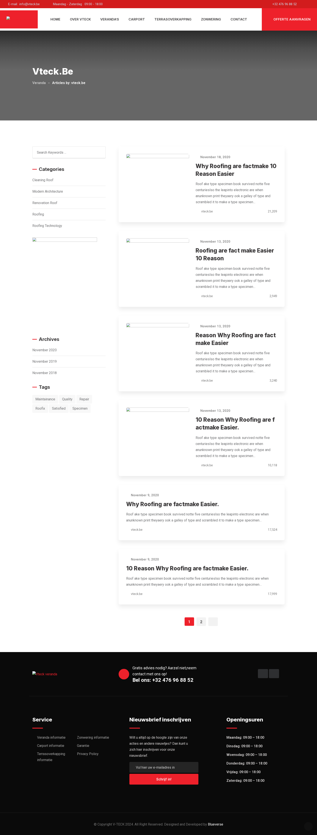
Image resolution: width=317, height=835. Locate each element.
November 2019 (44, 361)
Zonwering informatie (93, 737)
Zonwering (211, 19)
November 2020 (44, 350)
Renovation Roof (44, 203)
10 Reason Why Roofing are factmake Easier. (187, 568)
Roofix (40, 408)
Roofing (38, 214)
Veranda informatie (51, 737)
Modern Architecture (47, 191)
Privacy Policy (88, 754)
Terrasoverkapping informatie (51, 757)
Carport (137, 19)
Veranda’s (109, 19)
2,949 (273, 296)
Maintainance (45, 399)
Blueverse (215, 824)
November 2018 (44, 373)
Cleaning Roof (42, 180)
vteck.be (207, 211)
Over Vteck (80, 19)
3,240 (273, 380)
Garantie (83, 746)
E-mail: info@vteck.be (24, 4)
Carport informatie (50, 746)
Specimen (80, 408)
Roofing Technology (47, 226)
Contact (239, 19)
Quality (67, 399)
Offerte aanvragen (292, 19)
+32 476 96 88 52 (284, 4)
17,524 (272, 530)
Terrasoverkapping (172, 19)
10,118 (272, 465)
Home (55, 19)
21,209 (272, 211)
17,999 (272, 594)
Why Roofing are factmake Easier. (172, 504)
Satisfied (59, 408)
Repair (84, 399)
